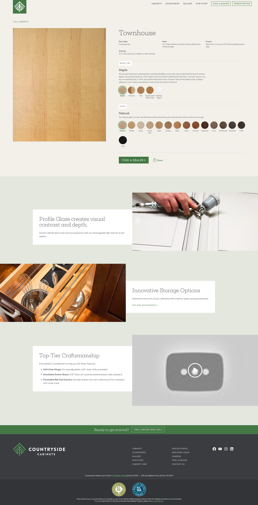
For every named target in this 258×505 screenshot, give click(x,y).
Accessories (172, 3)
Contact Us (178, 464)
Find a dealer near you (147, 429)
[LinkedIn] (231, 448)
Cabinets (157, 3)
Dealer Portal (180, 448)
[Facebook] (214, 448)
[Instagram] (225, 448)
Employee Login (180, 452)
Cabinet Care (139, 464)
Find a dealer (133, 160)
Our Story (202, 3)
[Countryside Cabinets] (57, 453)
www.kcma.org (157, 501)
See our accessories (144, 305)
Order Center (242, 3)
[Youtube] (220, 448)
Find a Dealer (221, 3)
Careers (176, 456)
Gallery (187, 3)
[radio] (122, 92)
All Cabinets (22, 21)
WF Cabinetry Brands (119, 475)
